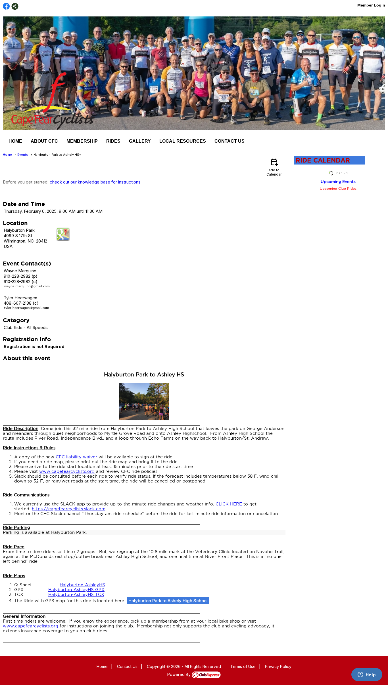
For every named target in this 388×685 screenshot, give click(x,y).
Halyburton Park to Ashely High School (168, 600)
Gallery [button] (140, 141)
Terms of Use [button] (243, 666)
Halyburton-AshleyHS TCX (76, 594)
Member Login (371, 5)
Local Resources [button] (182, 141)
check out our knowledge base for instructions (95, 182)
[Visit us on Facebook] (6, 6)
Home (15, 141)
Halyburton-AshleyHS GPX (76, 589)
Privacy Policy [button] (278, 666)
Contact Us (229, 141)
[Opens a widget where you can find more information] (366, 675)
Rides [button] (113, 141)
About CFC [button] (44, 141)
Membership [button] (82, 141)
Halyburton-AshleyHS (82, 584)
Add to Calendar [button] (273, 166)
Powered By (179, 674)
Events (22, 155)
